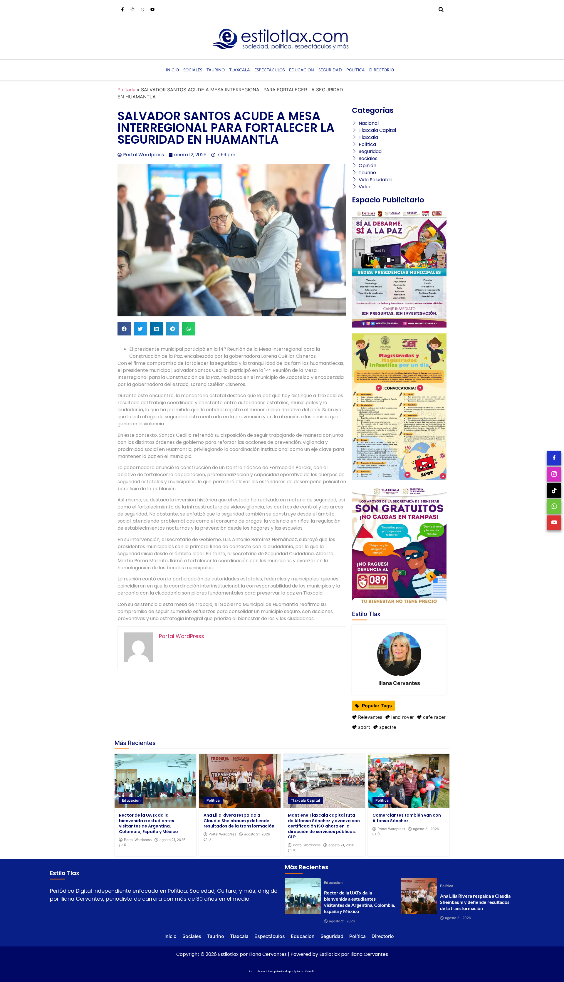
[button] (124, 328)
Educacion (301, 69)
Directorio (381, 69)
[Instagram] (132, 9)
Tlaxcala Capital (305, 800)
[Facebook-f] (122, 9)
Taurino (216, 69)
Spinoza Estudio (304, 971)
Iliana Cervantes (399, 683)
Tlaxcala (239, 69)
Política (355, 69)
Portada (126, 90)
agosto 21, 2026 (172, 840)
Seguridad (330, 69)
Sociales (192, 69)
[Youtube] (152, 9)
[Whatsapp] (142, 9)
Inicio (172, 69)
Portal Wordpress (138, 840)
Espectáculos (269, 69)
